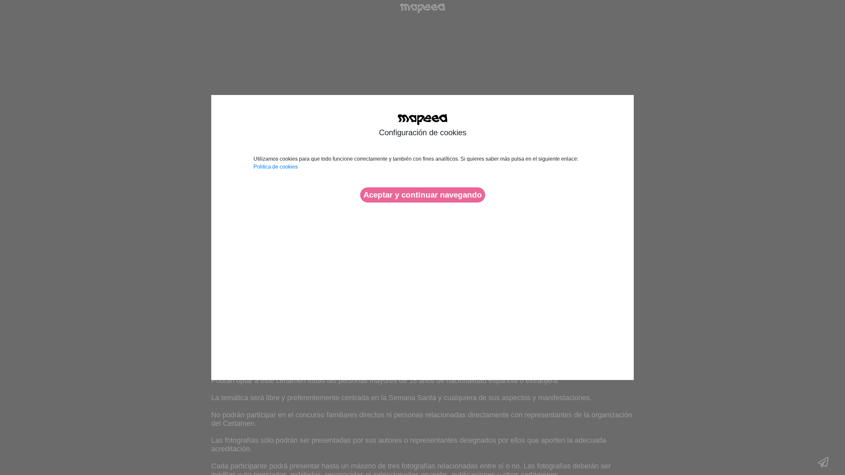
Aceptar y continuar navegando (422, 194)
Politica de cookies (276, 167)
